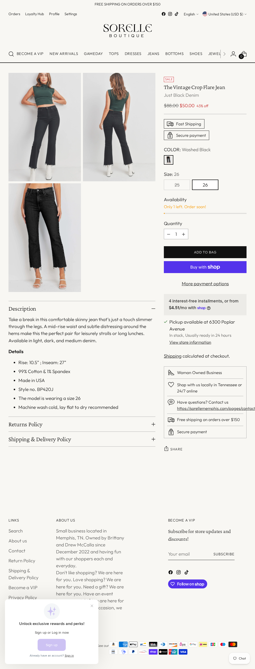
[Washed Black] (168, 160)
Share (176, 449)
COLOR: (187, 149)
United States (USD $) (225, 14)
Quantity (173, 223)
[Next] (224, 54)
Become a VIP (22, 587)
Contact (16, 551)
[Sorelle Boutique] (127, 31)
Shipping (173, 356)
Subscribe (224, 554)
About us (17, 541)
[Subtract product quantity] (168, 234)
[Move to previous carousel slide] (231, 489)
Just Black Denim (181, 95)
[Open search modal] (11, 54)
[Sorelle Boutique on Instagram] (170, 14)
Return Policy (21, 561)
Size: (171, 174)
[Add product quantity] (183, 234)
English (189, 14)
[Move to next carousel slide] (242, 489)
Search (15, 531)
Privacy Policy (22, 597)
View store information (190, 342)
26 (205, 185)
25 (177, 185)
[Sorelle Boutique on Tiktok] (176, 14)
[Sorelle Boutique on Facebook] (163, 14)
